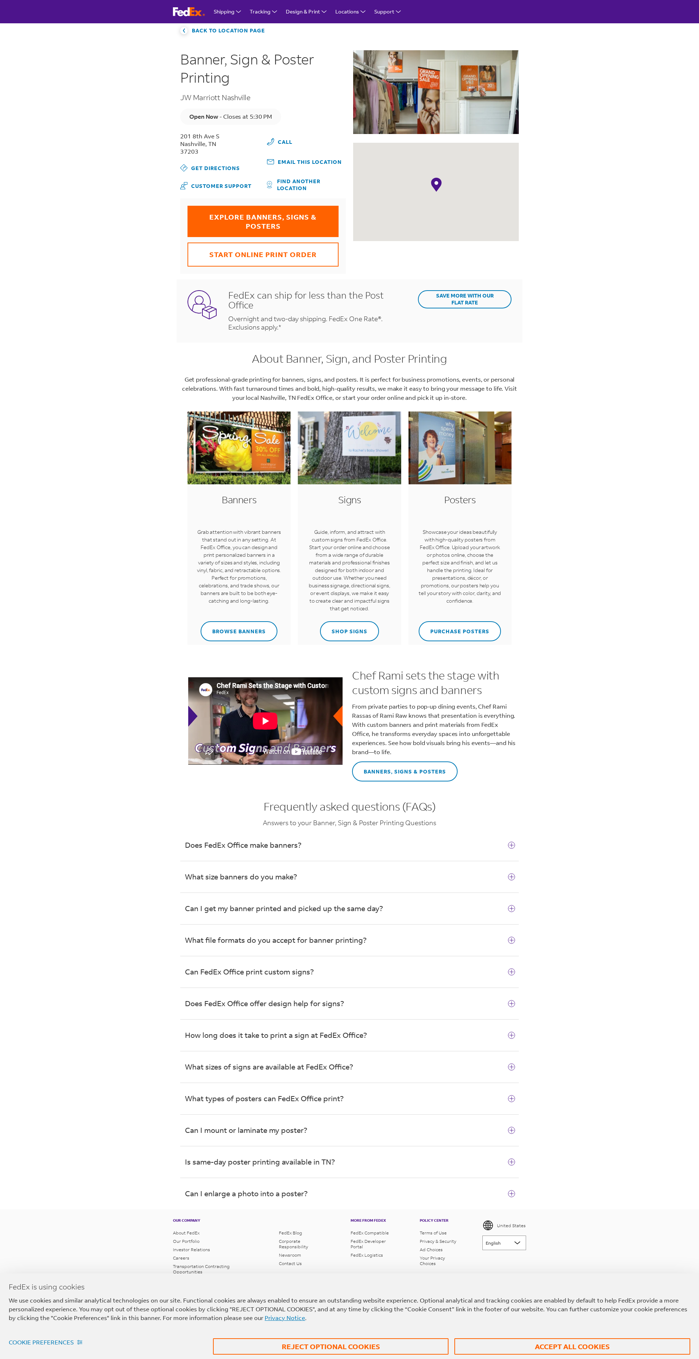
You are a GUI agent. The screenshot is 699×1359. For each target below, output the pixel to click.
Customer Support (216, 185)
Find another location (298, 185)
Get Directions (210, 167)
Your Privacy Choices (432, 1260)
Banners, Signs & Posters (399, 768)
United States (511, 1225)
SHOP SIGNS (343, 628)
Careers (181, 1258)
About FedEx (186, 1233)
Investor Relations (191, 1249)
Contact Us (290, 1263)
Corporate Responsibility (293, 1243)
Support (384, 11)
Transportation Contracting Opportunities (201, 1269)
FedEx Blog (290, 1233)
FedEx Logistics (367, 1255)
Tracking (260, 11)
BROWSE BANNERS (233, 628)
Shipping (224, 11)
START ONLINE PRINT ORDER (252, 251)
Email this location (310, 161)
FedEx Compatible (370, 1233)
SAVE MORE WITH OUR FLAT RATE (465, 299)
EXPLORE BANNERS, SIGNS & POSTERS (252, 218)
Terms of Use (433, 1233)
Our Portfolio (186, 1241)
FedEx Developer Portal (368, 1243)
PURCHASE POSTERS (454, 628)
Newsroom (290, 1255)
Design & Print (303, 11)
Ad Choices (431, 1249)
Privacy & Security (438, 1241)
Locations (347, 11)
